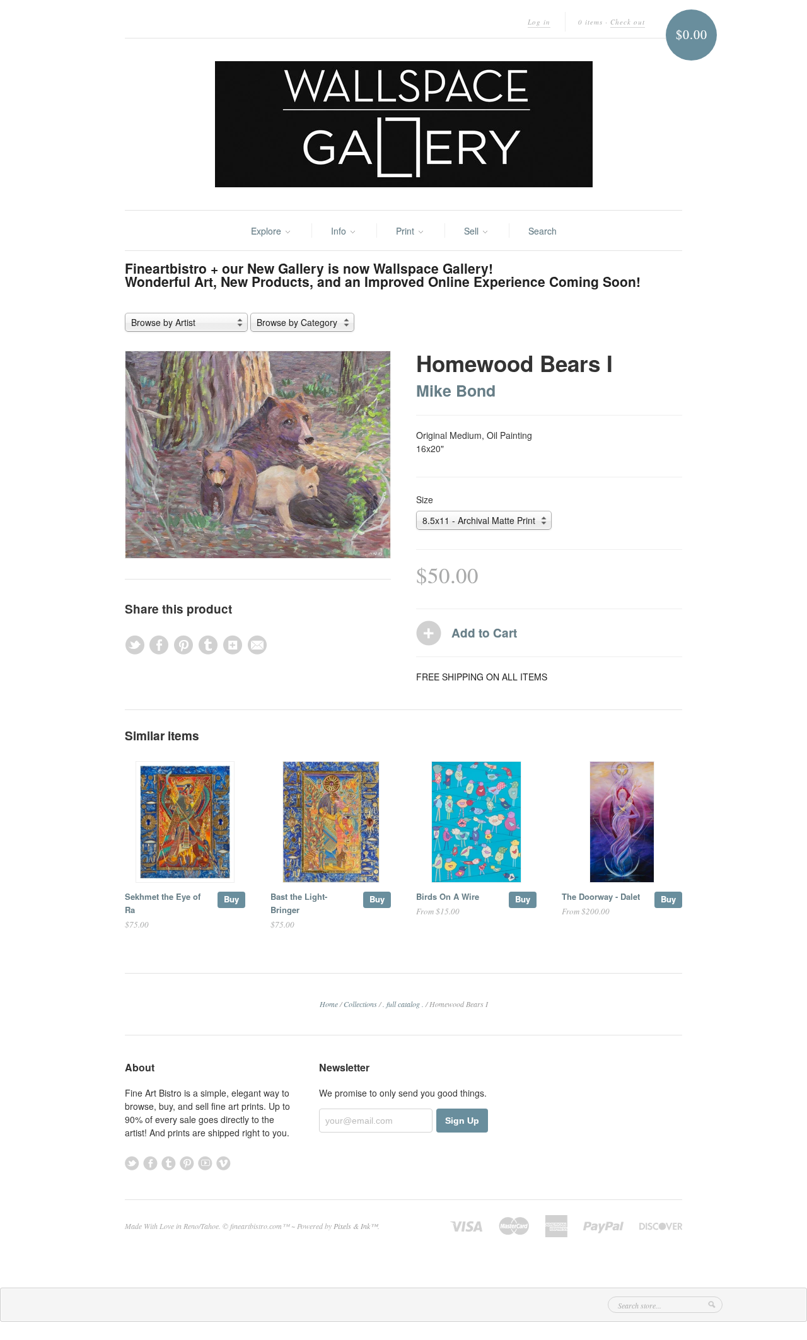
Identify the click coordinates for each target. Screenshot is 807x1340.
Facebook (150, 1163)
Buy (231, 899)
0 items (590, 21)
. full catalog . (403, 1004)
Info (340, 230)
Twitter (132, 1163)
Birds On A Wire (447, 896)
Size (424, 499)
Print (406, 230)
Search (542, 230)
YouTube (205, 1163)
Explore (267, 230)
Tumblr (168, 1163)
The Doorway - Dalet (601, 896)
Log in (539, 21)
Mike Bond (456, 390)
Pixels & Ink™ (356, 1226)
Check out (627, 21)
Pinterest (187, 1163)
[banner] (403, 124)
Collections (360, 1004)
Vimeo (223, 1163)
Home (329, 1004)
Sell (472, 230)
